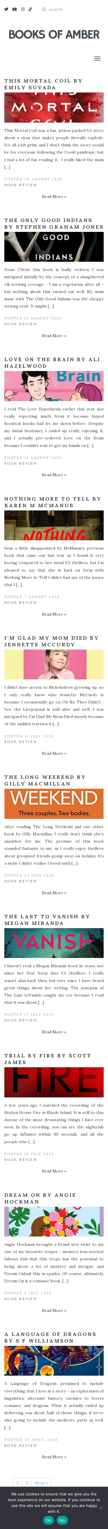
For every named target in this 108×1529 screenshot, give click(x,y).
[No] (101, 1508)
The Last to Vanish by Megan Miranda (47, 919)
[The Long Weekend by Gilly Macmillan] (54, 804)
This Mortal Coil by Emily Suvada (43, 84)
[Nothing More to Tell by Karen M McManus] (54, 525)
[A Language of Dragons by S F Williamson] (54, 1361)
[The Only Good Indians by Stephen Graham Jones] (54, 247)
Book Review (20, 185)
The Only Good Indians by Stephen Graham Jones (54, 223)
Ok (48, 1520)
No (62, 1520)
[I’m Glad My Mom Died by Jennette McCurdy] (54, 665)
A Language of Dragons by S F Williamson (50, 1337)
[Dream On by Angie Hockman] (54, 1222)
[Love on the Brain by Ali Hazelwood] (54, 386)
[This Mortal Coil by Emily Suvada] (54, 107)
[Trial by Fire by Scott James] (54, 1082)
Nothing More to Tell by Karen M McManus (53, 502)
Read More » (54, 196)
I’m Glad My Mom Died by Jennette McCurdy (51, 641)
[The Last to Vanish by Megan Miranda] (54, 943)
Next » (41, 1483)
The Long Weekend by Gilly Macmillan (45, 780)
